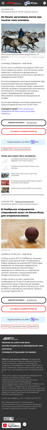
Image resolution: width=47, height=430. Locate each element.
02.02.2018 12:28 (7, 9)
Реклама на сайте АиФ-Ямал (16, 343)
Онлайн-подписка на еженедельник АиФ (22, 346)
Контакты (7, 349)
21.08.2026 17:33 (7, 202)
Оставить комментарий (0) (23, 131)
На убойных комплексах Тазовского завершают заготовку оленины (24, 160)
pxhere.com (5, 250)
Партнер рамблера (21, 419)
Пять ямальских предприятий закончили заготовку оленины (18, 111)
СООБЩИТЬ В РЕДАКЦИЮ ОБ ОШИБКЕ (19, 352)
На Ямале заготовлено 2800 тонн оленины (26, 188)
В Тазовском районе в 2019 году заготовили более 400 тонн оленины (26, 182)
